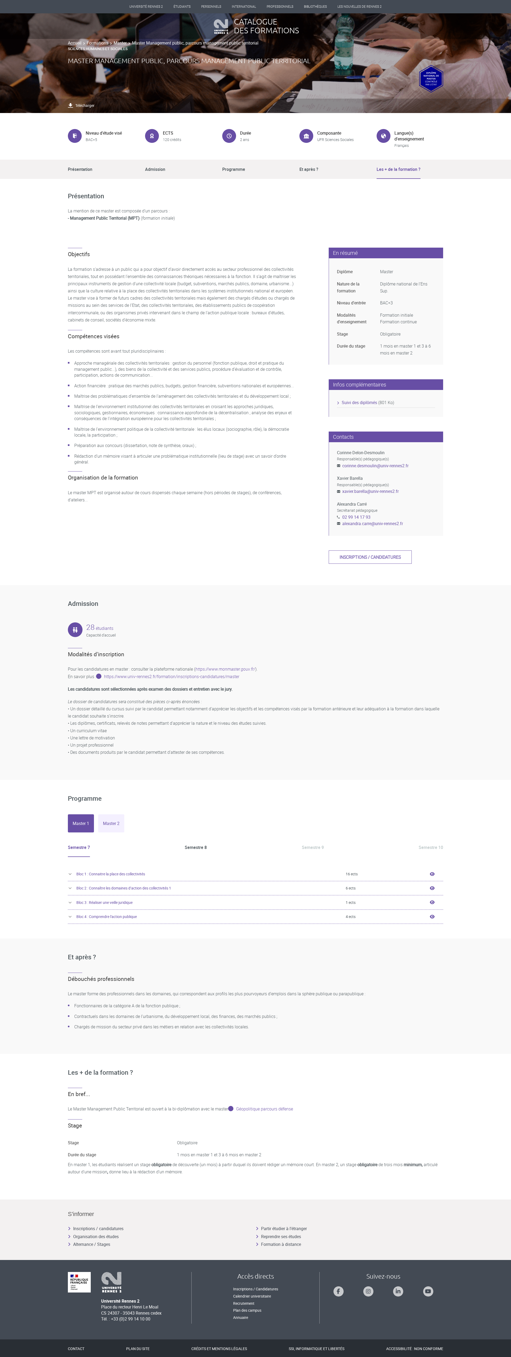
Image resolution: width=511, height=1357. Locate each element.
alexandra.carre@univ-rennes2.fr (372, 523)
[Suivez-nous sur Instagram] (368, 1291)
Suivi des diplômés (359, 402)
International (244, 7)
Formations (97, 43)
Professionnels (280, 7)
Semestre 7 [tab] (79, 847)
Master (120, 43)
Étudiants (182, 7)
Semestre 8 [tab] (196, 847)
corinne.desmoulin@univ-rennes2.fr (375, 466)
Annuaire (240, 1317)
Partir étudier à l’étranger (284, 1228)
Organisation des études (96, 1236)
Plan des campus (247, 1310)
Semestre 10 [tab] (431, 847)
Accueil (74, 43)
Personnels (211, 7)
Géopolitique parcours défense (264, 1109)
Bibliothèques (315, 7)
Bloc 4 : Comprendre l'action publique (106, 916)
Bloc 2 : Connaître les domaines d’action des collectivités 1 (123, 888)
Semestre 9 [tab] (313, 847)
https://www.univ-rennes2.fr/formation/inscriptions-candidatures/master (171, 676)
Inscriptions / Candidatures (255, 1288)
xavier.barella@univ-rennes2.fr (370, 491)
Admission (155, 169)
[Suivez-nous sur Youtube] (428, 1291)
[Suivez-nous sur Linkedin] (398, 1291)
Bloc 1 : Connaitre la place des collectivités (110, 873)
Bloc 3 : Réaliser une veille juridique (104, 902)
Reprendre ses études (281, 1236)
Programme (233, 169)
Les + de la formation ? (399, 169)
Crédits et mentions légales (219, 1348)
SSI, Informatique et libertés (316, 1348)
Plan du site (138, 1348)
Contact (76, 1348)
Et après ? (308, 169)
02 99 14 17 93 (356, 517)
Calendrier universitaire (252, 1296)
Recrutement (243, 1303)
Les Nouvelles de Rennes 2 (359, 7)
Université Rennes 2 (146, 7)
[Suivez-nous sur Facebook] (338, 1291)
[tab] (81, 823)
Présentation (80, 169)
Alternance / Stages (91, 1244)
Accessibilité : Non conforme (414, 1348)
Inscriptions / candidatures (370, 557)
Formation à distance (281, 1244)
